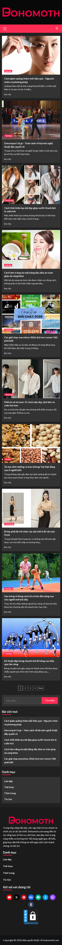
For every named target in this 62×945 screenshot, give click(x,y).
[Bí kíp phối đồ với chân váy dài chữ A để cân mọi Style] (31, 508)
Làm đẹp (8, 71)
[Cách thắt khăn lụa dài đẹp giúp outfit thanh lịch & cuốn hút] (31, 184)
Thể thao (8, 136)
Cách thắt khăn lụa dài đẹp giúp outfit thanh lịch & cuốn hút (30, 741)
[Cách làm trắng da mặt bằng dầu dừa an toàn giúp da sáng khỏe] (31, 249)
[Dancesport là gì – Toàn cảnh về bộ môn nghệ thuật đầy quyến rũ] (31, 120)
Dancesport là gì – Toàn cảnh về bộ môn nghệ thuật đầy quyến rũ (30, 732)
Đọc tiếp (7, 94)
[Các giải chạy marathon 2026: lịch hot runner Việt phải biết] (31, 314)
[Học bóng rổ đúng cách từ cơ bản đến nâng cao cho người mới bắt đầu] (31, 572)
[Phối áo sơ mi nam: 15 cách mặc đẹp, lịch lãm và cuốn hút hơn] (31, 378)
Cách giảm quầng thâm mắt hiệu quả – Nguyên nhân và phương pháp (31, 722)
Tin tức (8, 459)
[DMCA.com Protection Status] (31, 917)
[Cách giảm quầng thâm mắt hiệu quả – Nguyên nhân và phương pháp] (31, 55)
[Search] (57, 28)
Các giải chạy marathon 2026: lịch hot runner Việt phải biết (30, 760)
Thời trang (9, 200)
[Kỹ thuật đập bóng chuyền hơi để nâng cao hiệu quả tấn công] (31, 637)
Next (41, 688)
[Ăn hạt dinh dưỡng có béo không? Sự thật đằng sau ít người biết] (31, 443)
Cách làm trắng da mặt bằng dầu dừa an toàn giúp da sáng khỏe (30, 751)
